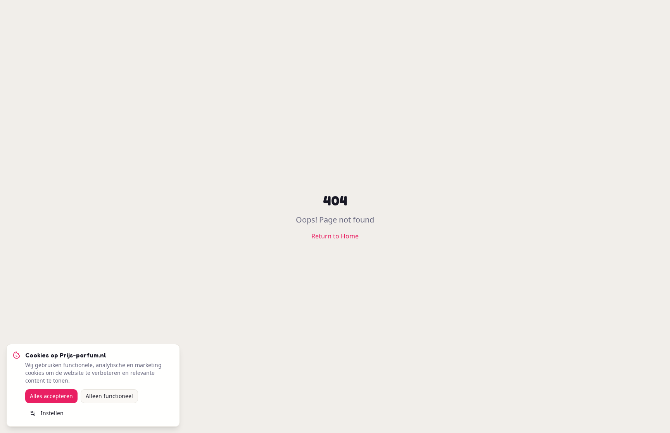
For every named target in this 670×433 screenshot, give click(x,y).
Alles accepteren (51, 396)
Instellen (52, 413)
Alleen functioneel (109, 396)
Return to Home (335, 236)
